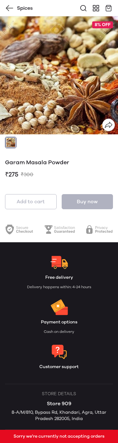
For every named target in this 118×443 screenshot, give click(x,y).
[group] (59, 75)
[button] (10, 142)
